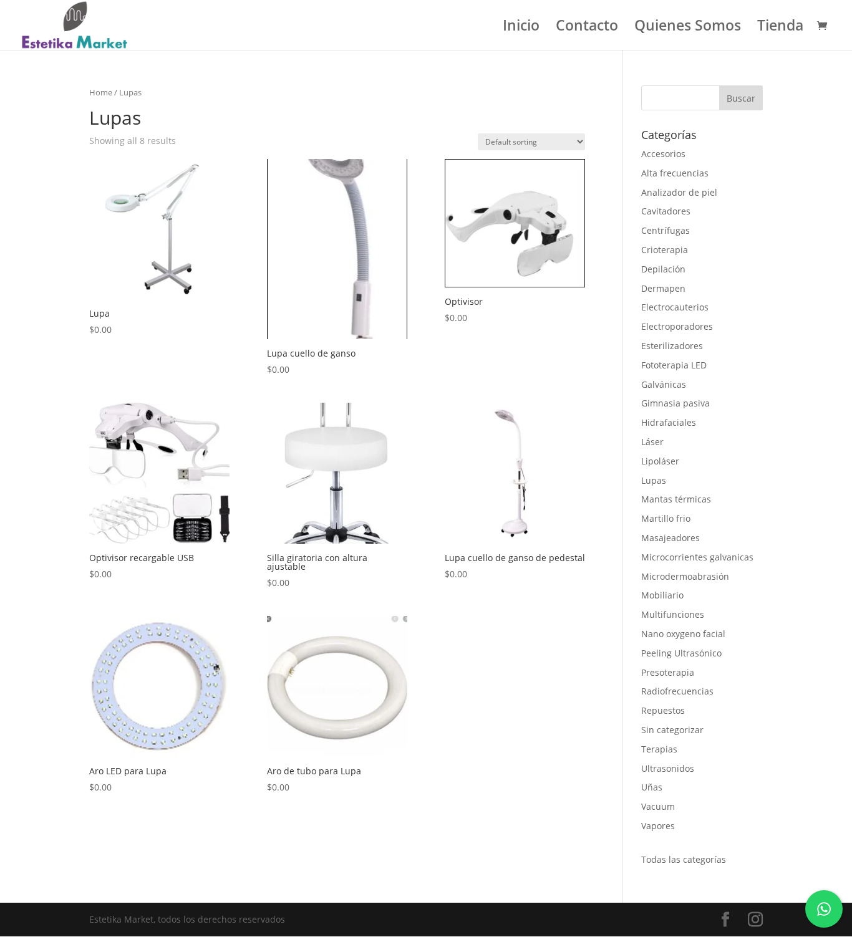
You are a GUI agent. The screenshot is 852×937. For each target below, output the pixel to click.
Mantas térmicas (676, 499)
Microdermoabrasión (685, 576)
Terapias (659, 749)
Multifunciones (672, 614)
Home (100, 92)
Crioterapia (664, 250)
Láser (652, 442)
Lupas (653, 480)
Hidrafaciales (668, 422)
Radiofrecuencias (677, 691)
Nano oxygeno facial (683, 634)
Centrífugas (665, 230)
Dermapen (663, 288)
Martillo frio (665, 518)
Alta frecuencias (675, 173)
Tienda (780, 28)
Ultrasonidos (667, 768)
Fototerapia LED (674, 365)
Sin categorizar (672, 730)
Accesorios (663, 154)
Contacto (587, 28)
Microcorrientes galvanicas (697, 557)
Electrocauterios (675, 307)
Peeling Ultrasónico (681, 653)
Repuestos (663, 710)
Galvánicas (663, 384)
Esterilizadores (672, 346)
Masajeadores (670, 538)
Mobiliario (662, 595)
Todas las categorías (683, 859)
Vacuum (658, 806)
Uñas (651, 787)
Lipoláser (660, 461)
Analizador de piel (679, 192)
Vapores (658, 826)
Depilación (663, 269)
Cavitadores (665, 211)
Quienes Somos (687, 28)
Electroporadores (677, 326)
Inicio (521, 28)
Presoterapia (667, 672)
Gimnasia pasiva (675, 403)
